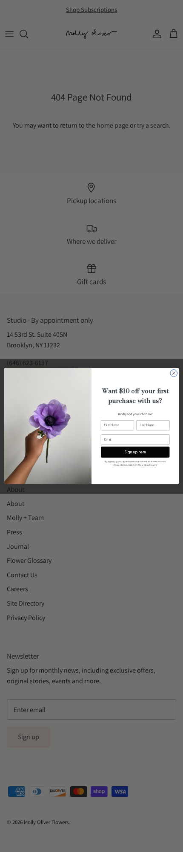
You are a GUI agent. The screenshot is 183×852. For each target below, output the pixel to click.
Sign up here (135, 452)
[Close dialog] (173, 373)
